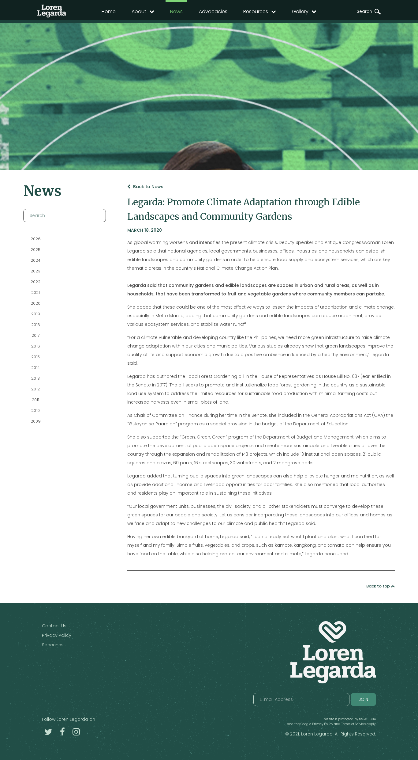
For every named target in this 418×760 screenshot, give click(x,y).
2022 (35, 282)
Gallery (300, 11)
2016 (35, 346)
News (176, 11)
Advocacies (213, 11)
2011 (35, 400)
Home (109, 11)
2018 (35, 325)
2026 (35, 239)
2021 (35, 292)
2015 (35, 357)
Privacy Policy (56, 635)
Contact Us (54, 626)
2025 (35, 250)
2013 (35, 378)
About (139, 11)
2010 (35, 410)
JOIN (363, 699)
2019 (35, 314)
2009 (35, 421)
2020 (35, 303)
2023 (35, 271)
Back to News (147, 187)
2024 (35, 260)
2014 (35, 367)
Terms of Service (353, 724)
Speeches (53, 645)
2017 (35, 335)
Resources (255, 11)
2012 (35, 389)
